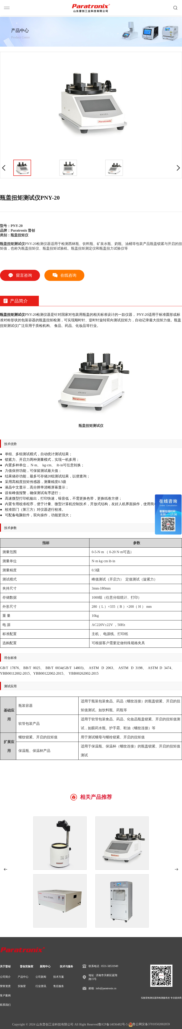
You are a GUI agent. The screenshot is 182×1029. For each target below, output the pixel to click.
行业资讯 (41, 986)
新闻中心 (45, 966)
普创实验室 (26, 966)
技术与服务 (66, 966)
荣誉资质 (5, 986)
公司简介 (5, 976)
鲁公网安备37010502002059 (151, 1024)
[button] (5, 869)
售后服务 (58, 986)
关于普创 (5, 966)
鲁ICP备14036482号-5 (113, 1024)
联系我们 (5, 1004)
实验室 (22, 986)
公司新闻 (41, 976)
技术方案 (58, 976)
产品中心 (23, 976)
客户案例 (5, 995)
